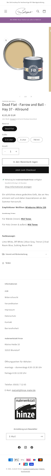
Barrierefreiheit (12, 328)
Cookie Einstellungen (30, 469)
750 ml (36, 139)
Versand (13, 119)
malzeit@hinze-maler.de (24, 390)
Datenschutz (10, 316)
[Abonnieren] (42, 436)
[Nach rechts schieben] (31, 96)
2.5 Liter (9, 139)
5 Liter (23, 139)
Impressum (10, 309)
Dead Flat (9, 128)
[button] (6, 11)
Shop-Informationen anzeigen (18, 186)
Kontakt (8, 322)
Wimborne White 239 (35, 207)
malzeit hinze (17, 469)
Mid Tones (26, 218)
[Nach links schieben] (19, 96)
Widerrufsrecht (11, 297)
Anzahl (5, 146)
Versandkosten (11, 303)
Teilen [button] (8, 263)
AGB (6, 291)
